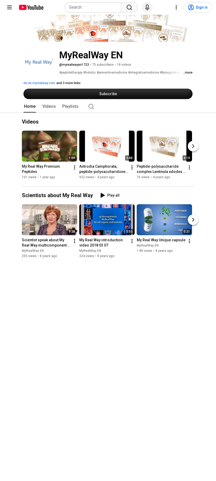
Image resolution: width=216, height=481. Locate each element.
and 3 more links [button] (68, 83)
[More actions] (74, 167)
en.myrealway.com (41, 83)
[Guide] (9, 7)
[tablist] (108, 106)
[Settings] (176, 7)
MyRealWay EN (33, 251)
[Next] (193, 146)
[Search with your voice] (147, 7)
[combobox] (94, 7)
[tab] (29, 106)
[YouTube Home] (31, 7)
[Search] (129, 7)
